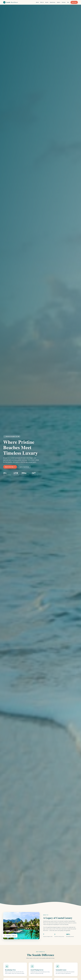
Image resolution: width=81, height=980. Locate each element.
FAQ (68, 2)
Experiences (52, 2)
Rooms (46, 2)
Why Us (42, 2)
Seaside (12, 2)
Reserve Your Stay (9, 466)
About (37, 2)
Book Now (74, 2)
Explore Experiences (24, 466)
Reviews (63, 2)
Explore (58, 2)
